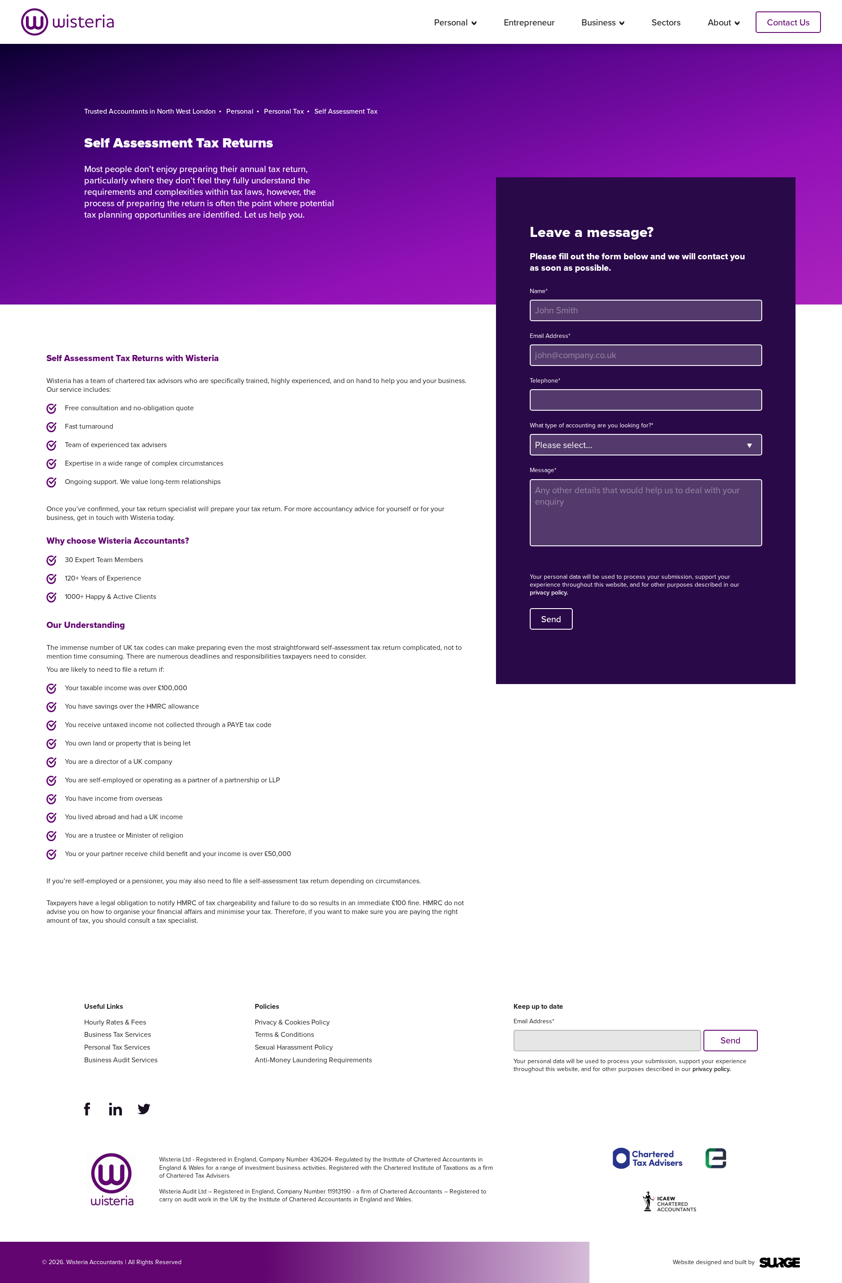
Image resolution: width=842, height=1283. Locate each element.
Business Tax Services (117, 1034)
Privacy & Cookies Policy (292, 1022)
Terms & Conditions (284, 1034)
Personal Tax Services (117, 1047)
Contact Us (788, 22)
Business (599, 22)
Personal (451, 22)
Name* (539, 291)
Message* (543, 470)
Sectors (666, 22)
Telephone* (545, 381)
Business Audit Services (120, 1060)
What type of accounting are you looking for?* (591, 426)
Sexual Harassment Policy (294, 1047)
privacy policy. (549, 593)
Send (551, 619)
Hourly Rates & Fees (115, 1022)
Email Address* (550, 336)
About (719, 22)
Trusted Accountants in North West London (150, 111)
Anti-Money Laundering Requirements (313, 1060)
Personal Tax (284, 111)
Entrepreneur (529, 22)
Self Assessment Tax (346, 111)
